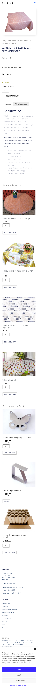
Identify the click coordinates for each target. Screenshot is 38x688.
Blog (3, 624)
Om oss (5, 607)
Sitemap (5, 627)
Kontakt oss (25, 685)
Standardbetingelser (15, 685)
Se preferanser (19, 681)
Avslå (19, 675)
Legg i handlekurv (12, 96)
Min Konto (5, 621)
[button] (35, 649)
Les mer (6, 501)
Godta (19, 670)
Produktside (6, 615)
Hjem (3, 41)
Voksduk (8, 41)
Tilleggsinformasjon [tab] (21, 104)
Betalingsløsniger (8, 612)
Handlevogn (6, 618)
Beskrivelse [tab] (8, 104)
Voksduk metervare (17, 41)
